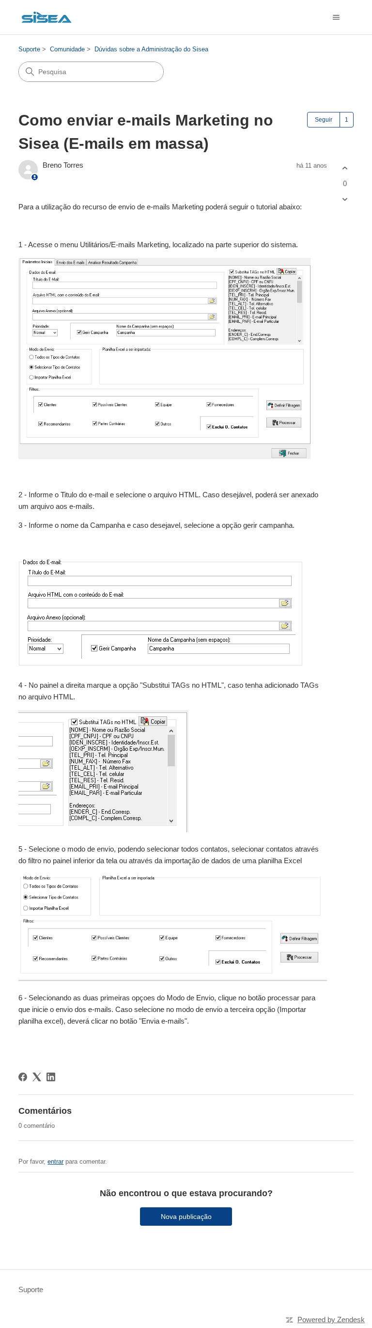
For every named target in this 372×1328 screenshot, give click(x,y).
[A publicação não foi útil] (345, 198)
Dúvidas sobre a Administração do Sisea (151, 49)
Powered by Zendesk (331, 1319)
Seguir (323, 119)
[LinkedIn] (50, 1077)
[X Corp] (36, 1077)
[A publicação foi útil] (345, 168)
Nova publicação (186, 1216)
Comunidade (67, 49)
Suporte (29, 49)
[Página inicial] (46, 17)
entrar (55, 1161)
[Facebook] (22, 1077)
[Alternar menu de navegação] (336, 17)
